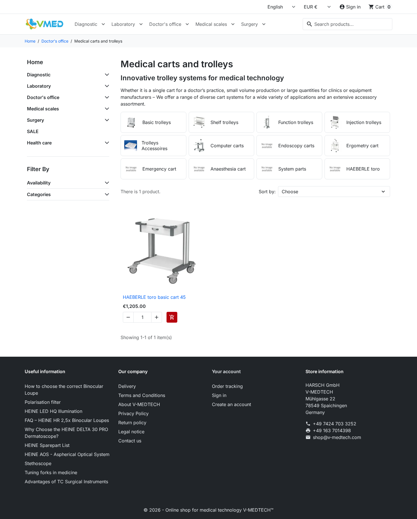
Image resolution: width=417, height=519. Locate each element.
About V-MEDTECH (139, 404)
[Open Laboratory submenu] (141, 24)
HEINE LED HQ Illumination (53, 411)
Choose (290, 191)
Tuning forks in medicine (51, 472)
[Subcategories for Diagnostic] (105, 74)
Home (35, 62)
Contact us (129, 441)
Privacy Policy (133, 413)
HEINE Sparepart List (47, 445)
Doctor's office (165, 24)
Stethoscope (38, 463)
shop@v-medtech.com (337, 437)
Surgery (249, 24)
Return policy (132, 422)
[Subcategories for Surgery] (105, 120)
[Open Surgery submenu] (264, 24)
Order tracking (227, 386)
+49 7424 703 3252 (334, 423)
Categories (39, 194)
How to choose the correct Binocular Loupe (64, 389)
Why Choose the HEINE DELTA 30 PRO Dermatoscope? (66, 432)
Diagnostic (86, 24)
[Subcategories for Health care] (105, 142)
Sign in (219, 395)
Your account (226, 371)
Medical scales (211, 24)
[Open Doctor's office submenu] (187, 24)
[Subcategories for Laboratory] (105, 86)
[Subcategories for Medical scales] (105, 108)
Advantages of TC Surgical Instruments (66, 481)
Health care (39, 143)
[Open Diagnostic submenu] (103, 24)
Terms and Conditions (141, 395)
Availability (38, 183)
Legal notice (131, 431)
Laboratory (123, 24)
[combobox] (347, 24)
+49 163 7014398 (332, 430)
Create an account (231, 404)
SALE (33, 131)
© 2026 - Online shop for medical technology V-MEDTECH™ (208, 510)
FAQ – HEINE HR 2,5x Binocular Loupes (67, 420)
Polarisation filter (43, 402)
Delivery (127, 386)
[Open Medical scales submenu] (233, 24)
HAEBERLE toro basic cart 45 (154, 297)
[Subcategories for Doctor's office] (105, 97)
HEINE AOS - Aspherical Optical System (67, 454)
